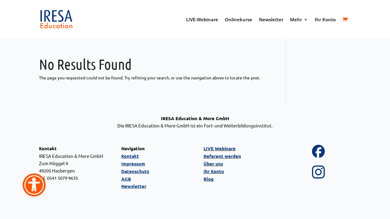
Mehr (296, 19)
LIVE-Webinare (202, 19)
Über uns (213, 164)
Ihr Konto (325, 19)
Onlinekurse (238, 19)
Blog (209, 179)
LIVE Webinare (220, 148)
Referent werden (222, 156)
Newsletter (271, 19)
